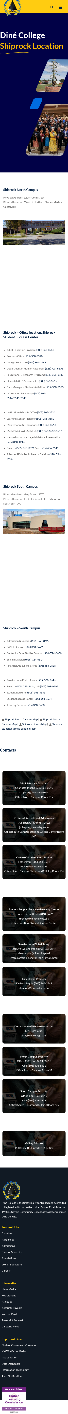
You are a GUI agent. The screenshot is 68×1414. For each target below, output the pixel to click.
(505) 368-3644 (47, 948)
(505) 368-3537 (46, 430)
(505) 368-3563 (45, 349)
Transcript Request (12, 1320)
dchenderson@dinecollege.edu (34, 953)
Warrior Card (9, 1314)
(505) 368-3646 (46, 680)
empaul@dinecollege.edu (34, 866)
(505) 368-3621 (43, 698)
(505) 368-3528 (34, 356)
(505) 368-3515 (48, 381)
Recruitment (9, 1295)
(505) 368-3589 (54, 374)
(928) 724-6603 (54, 368)
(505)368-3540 (44, 787)
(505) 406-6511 (50, 447)
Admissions (8, 1245)
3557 (59, 430)
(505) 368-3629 (44, 913)
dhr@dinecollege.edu (34, 1035)
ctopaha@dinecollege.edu (34, 792)
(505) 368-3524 (46, 412)
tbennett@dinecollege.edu (34, 918)
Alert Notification (12, 1376)
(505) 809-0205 (49, 686)
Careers (6, 1270)
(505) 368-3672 (34, 646)
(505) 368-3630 (36, 705)
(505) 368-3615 (38, 1095)
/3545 (16, 398)
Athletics (7, 1301)
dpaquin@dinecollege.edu (34, 987)
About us (7, 1233)
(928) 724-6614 (34, 659)
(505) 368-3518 (47, 424)
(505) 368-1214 (16, 441)
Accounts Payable (12, 1307)
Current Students (11, 1251)
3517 (48, 1060)
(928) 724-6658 (53, 653)
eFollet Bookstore (12, 1264)
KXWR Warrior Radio (14, 1351)
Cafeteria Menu (10, 1326)
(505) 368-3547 (37, 362)
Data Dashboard (11, 1363)
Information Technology (15, 1369)
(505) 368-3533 (55, 387)
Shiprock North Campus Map (21, 719)
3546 (23, 398)
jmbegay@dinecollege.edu (34, 827)
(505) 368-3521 (25, 447)
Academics (8, 1239)
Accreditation (9, 1357)
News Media (9, 1289)
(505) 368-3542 (43, 983)
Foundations (9, 1258)
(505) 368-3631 (36, 692)
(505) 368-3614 (25, 686)
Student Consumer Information (19, 1345)
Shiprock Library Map (34, 723)
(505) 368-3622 (40, 640)
